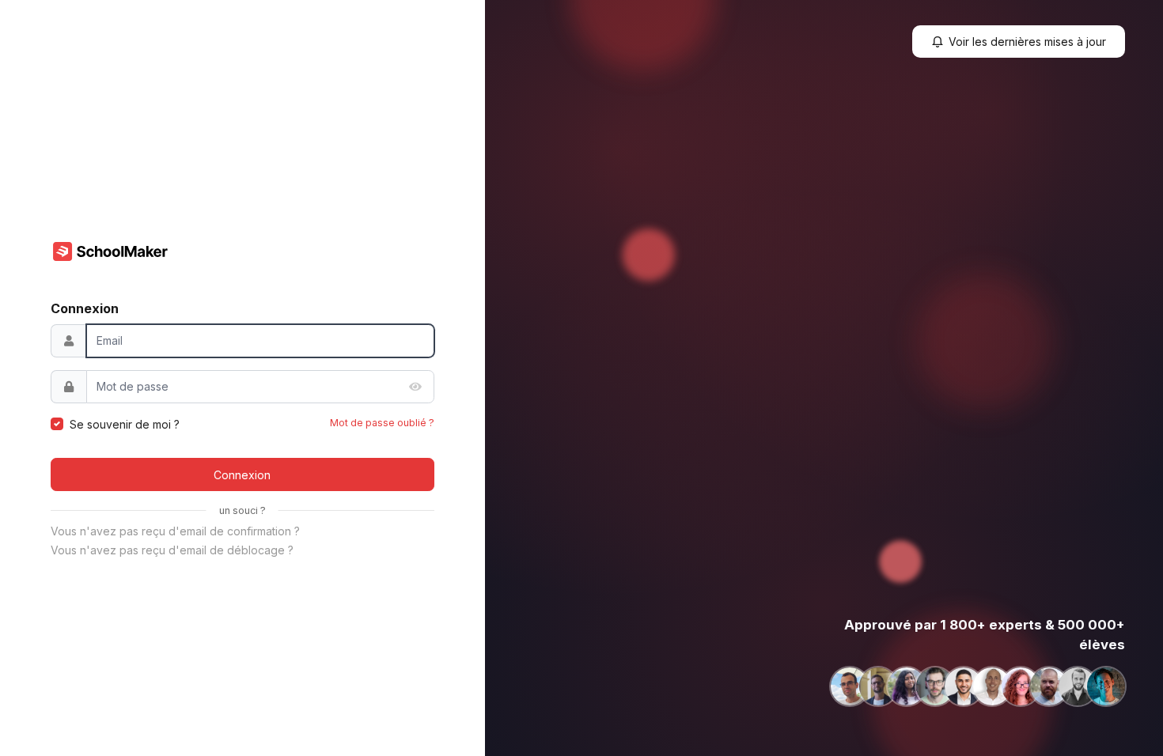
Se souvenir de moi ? (125, 424)
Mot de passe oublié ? (382, 423)
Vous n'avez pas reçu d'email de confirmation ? (175, 531)
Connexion (242, 475)
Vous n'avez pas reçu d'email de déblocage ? (172, 550)
